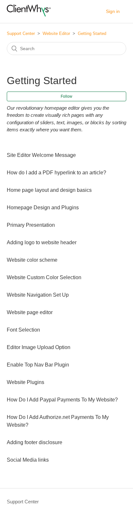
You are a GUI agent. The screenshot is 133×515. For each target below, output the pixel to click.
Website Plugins (25, 382)
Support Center (21, 33)
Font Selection (23, 330)
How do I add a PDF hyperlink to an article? (56, 172)
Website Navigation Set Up (38, 295)
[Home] (29, 14)
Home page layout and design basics (49, 190)
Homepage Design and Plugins (43, 207)
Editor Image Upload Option (38, 347)
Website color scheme (32, 260)
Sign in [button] (113, 11)
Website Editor (56, 33)
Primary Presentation (31, 225)
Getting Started (92, 33)
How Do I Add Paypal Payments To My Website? (62, 399)
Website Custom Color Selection (44, 277)
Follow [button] (66, 96)
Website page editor (30, 312)
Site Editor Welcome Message (41, 155)
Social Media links (28, 460)
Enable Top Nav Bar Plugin (38, 364)
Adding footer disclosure (34, 442)
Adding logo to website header (42, 242)
